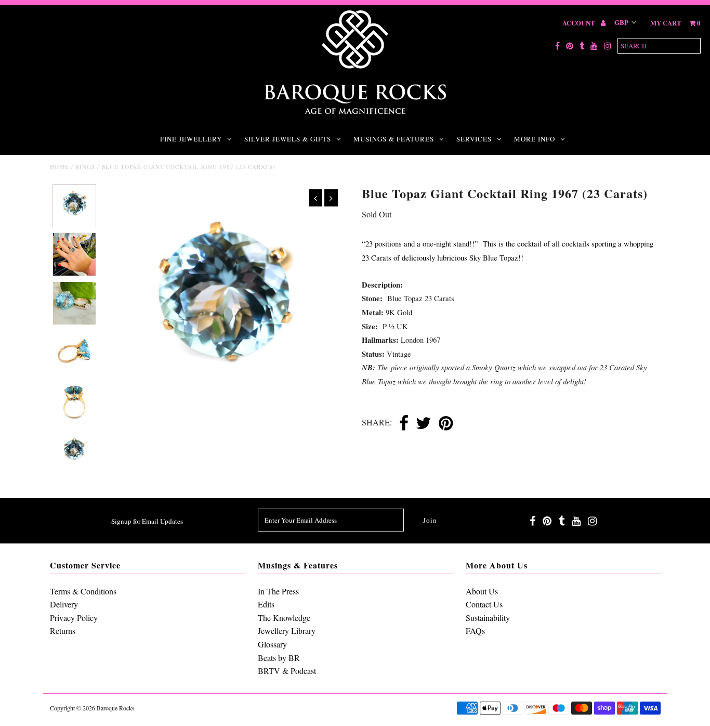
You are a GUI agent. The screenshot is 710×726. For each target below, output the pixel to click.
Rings (85, 167)
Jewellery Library (286, 630)
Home (59, 167)
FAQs (475, 630)
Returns (62, 630)
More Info (534, 139)
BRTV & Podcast (287, 670)
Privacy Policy (74, 617)
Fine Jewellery (191, 139)
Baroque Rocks (116, 708)
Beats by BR (279, 657)
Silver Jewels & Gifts (287, 139)
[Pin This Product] (446, 424)
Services (474, 139)
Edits (266, 604)
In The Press (278, 591)
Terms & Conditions (83, 591)
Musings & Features (393, 139)
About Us (482, 591)
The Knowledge (284, 617)
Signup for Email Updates (147, 521)
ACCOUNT (579, 23)
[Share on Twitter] (423, 424)
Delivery (64, 604)
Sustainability (488, 617)
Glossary (272, 644)
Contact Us (484, 604)
